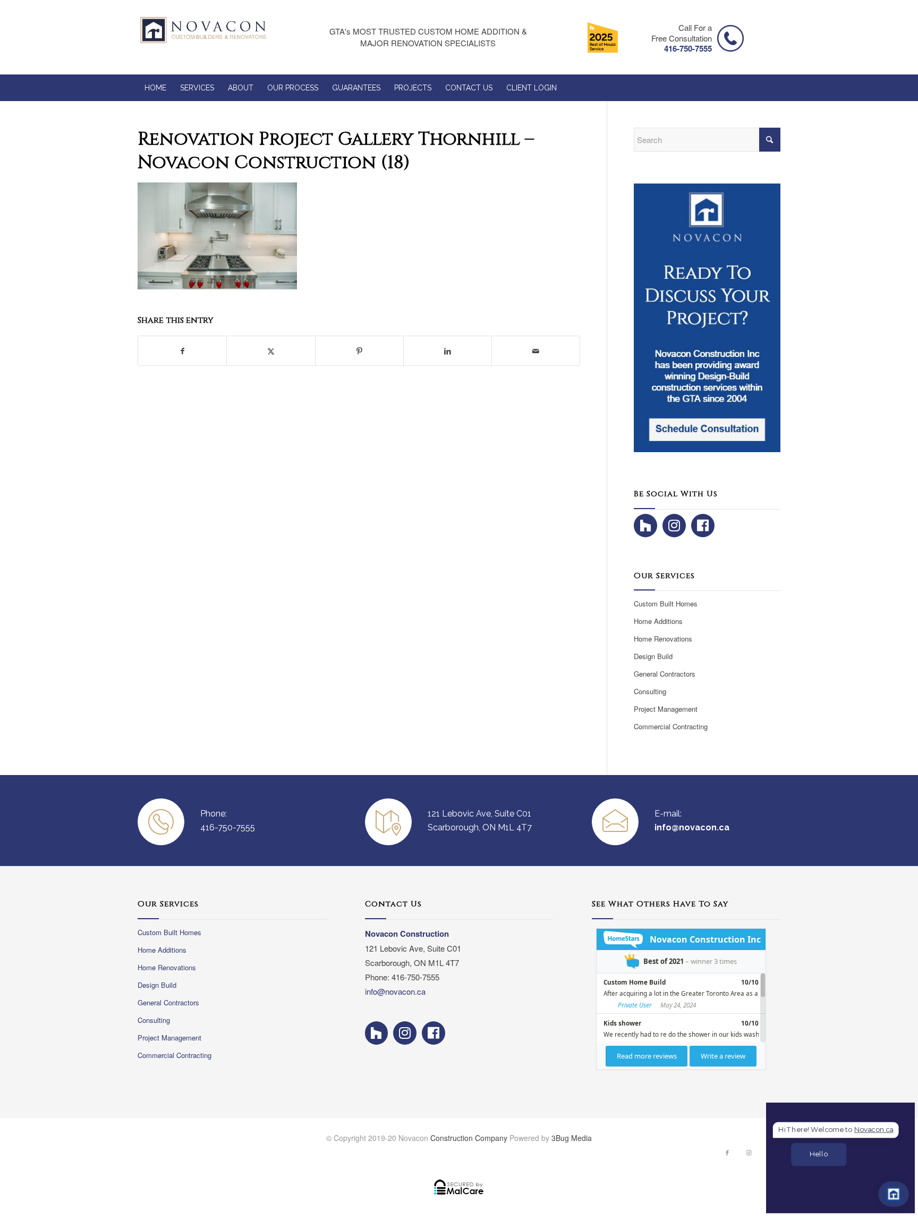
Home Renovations (663, 639)
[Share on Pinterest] (359, 350)
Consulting (650, 691)
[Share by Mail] (536, 350)
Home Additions (658, 621)
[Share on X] (270, 350)
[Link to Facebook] (727, 1155)
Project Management (666, 709)
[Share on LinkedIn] (447, 350)
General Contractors (664, 674)
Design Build (653, 656)
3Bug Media (571, 1137)
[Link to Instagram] (748, 1155)
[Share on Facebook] (182, 350)
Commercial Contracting (671, 726)
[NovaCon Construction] (203, 37)
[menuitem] (155, 87)
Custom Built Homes (666, 603)
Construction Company (468, 1137)
